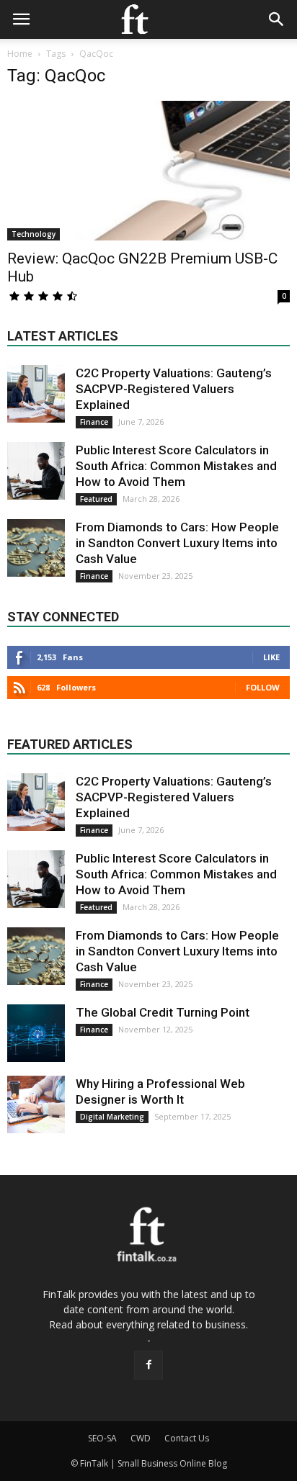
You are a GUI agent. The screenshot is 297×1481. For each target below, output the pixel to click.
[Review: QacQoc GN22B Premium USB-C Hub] (148, 170)
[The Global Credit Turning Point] (36, 1033)
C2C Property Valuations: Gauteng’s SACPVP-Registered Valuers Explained (174, 389)
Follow (263, 687)
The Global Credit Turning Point (162, 1012)
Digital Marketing (112, 1117)
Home (19, 54)
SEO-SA (102, 1438)
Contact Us (186, 1438)
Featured (96, 499)
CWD (140, 1438)
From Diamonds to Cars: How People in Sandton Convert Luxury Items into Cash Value (177, 543)
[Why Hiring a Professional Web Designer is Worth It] (36, 1104)
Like (271, 657)
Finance (94, 422)
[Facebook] (148, 1365)
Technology (34, 234)
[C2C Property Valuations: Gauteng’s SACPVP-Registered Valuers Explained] (36, 394)
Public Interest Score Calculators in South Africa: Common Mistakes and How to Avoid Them (176, 466)
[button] (277, 19)
